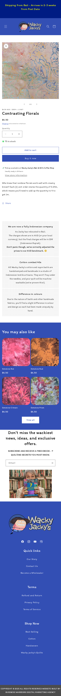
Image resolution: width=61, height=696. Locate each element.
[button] (6, 26)
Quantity (6, 128)
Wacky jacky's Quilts (32, 652)
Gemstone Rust (37, 369)
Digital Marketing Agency (41, 692)
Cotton (32, 638)
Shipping (5, 123)
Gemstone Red (8, 369)
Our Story (32, 559)
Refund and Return (32, 595)
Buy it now (30, 158)
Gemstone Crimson (10, 408)
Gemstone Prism (37, 408)
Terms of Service (32, 609)
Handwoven (32, 645)
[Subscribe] (52, 463)
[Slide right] (37, 104)
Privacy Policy (32, 602)
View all (31, 420)
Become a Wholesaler (32, 573)
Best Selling (32, 631)
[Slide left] (24, 104)
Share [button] (8, 203)
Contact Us (32, 566)
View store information (16, 175)
